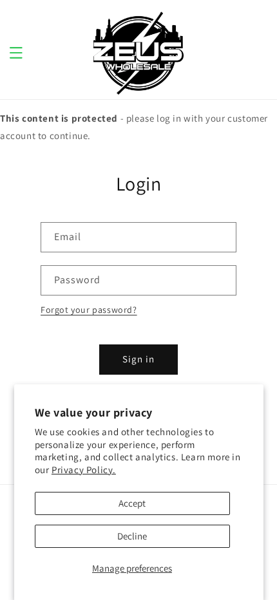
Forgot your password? (89, 309)
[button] (16, 53)
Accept (132, 503)
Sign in (138, 359)
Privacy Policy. (84, 470)
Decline (132, 536)
